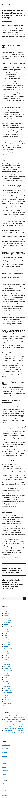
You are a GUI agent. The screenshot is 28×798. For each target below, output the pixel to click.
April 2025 (6, 639)
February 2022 (7, 703)
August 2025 (6, 631)
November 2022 (7, 692)
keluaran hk (5, 748)
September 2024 (7, 652)
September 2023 (7, 673)
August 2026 (6, 609)
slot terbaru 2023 (5, 559)
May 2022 (6, 697)
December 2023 (7, 668)
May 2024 (6, 659)
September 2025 (7, 630)
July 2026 (5, 611)
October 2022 (6, 694)
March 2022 (6, 701)
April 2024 (6, 661)
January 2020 (6, 705)
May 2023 (5, 681)
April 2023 (6, 683)
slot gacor (4, 752)
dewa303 (4, 755)
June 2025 (6, 635)
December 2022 (7, 690)
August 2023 (6, 675)
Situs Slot (21, 557)
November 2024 (7, 648)
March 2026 (6, 619)
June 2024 (6, 657)
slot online (5, 770)
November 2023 (7, 670)
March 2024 (6, 663)
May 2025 (6, 637)
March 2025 (6, 641)
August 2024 (6, 653)
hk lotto (4, 759)
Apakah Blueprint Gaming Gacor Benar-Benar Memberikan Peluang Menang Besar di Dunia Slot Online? (14, 732)
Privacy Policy (5, 790)
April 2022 (6, 699)
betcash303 (10, 426)
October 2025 (6, 628)
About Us (4, 783)
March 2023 (6, 684)
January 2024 (6, 666)
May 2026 (6, 615)
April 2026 (6, 617)
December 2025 (7, 624)
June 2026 (6, 613)
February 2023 (7, 686)
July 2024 (5, 655)
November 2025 (7, 626)
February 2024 (7, 664)
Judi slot (4, 774)
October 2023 (6, 672)
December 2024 (7, 646)
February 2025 (7, 642)
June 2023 (6, 679)
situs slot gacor (6, 744)
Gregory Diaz (7, 557)
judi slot (4, 763)
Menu (23, 4)
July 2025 (5, 633)
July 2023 (5, 677)
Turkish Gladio (7, 5)
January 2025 (6, 644)
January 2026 (6, 622)
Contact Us (5, 786)
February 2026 (7, 620)
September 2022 (7, 695)
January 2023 (6, 688)
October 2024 (6, 650)
